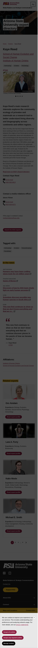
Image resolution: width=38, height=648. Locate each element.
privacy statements (22, 625)
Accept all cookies (9, 632)
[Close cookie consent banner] (34, 617)
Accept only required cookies (13, 637)
